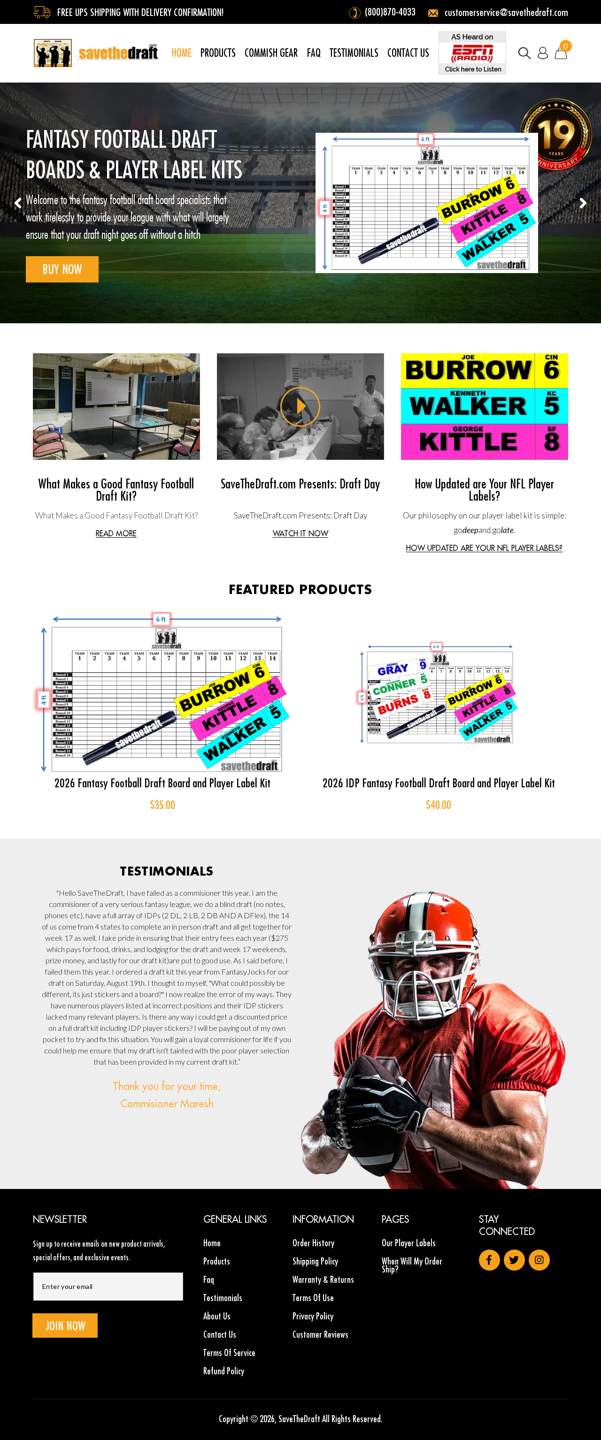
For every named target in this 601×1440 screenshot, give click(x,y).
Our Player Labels (409, 1243)
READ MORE (116, 534)
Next (583, 203)
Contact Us (219, 1334)
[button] (524, 53)
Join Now (65, 1325)
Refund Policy (223, 1370)
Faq (208, 1279)
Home (212, 1243)
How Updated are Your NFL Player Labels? (484, 489)
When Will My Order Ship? (412, 1265)
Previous (18, 203)
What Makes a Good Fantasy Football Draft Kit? (116, 489)
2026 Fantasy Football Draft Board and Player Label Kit (162, 783)
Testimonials (222, 1297)
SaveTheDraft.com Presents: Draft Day (300, 483)
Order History (313, 1243)
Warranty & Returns (323, 1279)
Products (216, 1261)
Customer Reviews (320, 1334)
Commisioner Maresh (167, 1103)
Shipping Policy (315, 1261)
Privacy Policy (313, 1315)
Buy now (62, 269)
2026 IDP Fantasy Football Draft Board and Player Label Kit (439, 783)
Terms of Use (313, 1297)
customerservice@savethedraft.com (505, 12)
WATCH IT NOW (300, 534)
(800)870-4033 (390, 12)
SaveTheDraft (299, 1418)
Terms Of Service (229, 1352)
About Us (217, 1315)
